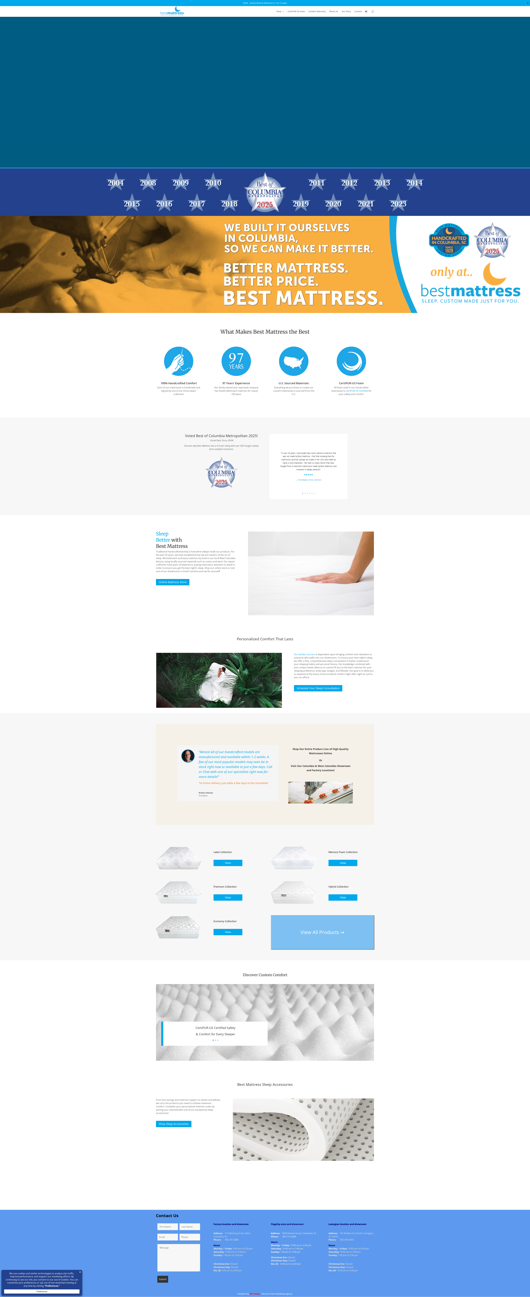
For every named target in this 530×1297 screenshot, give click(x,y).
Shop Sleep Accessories (174, 1124)
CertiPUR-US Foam (296, 11)
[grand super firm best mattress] (293, 869)
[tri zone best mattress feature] (179, 869)
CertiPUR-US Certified (357, 390)
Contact (358, 11)
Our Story (346, 11)
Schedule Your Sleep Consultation (318, 688)
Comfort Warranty (317, 11)
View (228, 863)
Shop (278, 11)
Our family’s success (304, 654)
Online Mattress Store (173, 582)
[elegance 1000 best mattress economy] (179, 938)
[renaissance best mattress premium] (179, 903)
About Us (333, 11)
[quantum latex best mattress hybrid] (293, 903)
